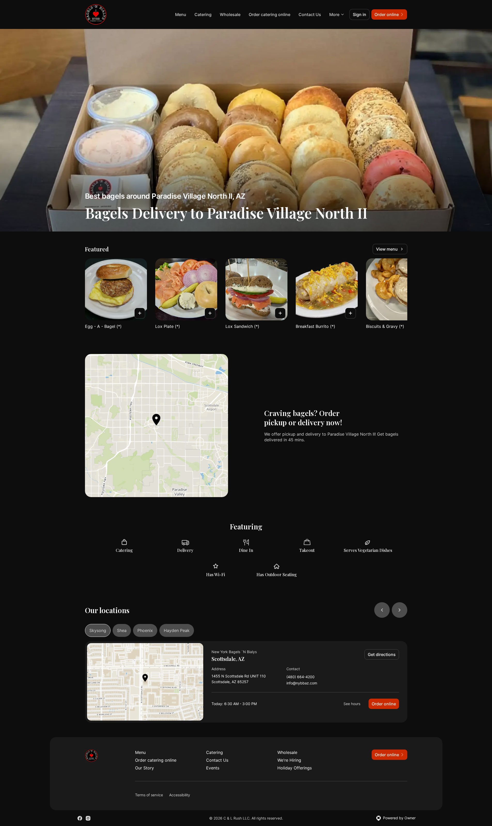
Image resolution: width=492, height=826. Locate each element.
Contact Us (310, 14)
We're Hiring (289, 760)
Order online (384, 703)
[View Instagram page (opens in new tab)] (88, 818)
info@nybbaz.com (301, 683)
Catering (203, 14)
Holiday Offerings (294, 767)
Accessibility (179, 795)
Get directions (382, 654)
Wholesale (230, 14)
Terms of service (149, 795)
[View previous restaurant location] (382, 610)
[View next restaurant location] (399, 610)
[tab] (98, 630)
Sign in (359, 14)
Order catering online (269, 14)
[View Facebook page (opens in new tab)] (80, 818)
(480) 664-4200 (300, 677)
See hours (351, 703)
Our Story (144, 767)
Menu (180, 14)
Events (212, 767)
